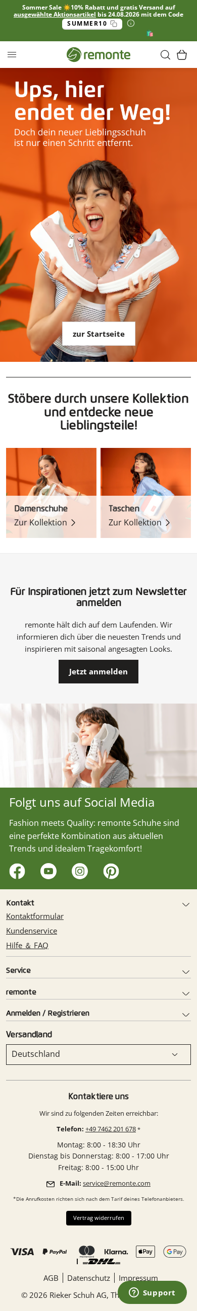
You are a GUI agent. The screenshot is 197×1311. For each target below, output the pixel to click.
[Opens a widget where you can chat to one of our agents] (152, 1293)
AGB (51, 1278)
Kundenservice (31, 931)
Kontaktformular (35, 916)
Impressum (138, 1278)
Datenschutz (88, 1278)
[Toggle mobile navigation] (12, 55)
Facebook (15, 869)
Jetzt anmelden (98, 671)
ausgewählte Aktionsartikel (55, 14)
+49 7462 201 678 (110, 1128)
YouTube (46, 869)
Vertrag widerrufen (98, 1217)
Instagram (77, 869)
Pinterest (109, 869)
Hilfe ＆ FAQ (27, 945)
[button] (166, 55)
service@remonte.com (117, 1183)
